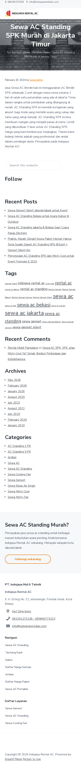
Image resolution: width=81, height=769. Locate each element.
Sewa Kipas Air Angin (21, 486)
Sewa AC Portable (16, 689)
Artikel (12, 457)
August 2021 (16, 408)
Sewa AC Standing (20, 469)
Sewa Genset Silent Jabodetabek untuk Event (38, 210)
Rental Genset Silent (42, 297)
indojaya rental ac (31, 283)
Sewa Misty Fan (18, 497)
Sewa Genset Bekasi (51, 321)
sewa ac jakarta (24, 313)
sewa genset (31, 321)
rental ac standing (33, 289)
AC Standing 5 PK (19, 452)
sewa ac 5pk (10, 305)
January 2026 (16, 391)
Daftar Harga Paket (17, 681)
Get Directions (21, 611)
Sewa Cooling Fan (19, 474)
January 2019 (16, 425)
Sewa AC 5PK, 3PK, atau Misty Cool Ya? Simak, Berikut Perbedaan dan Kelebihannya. (41, 353)
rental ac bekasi (12, 289)
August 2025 (16, 397)
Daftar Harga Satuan (18, 667)
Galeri (8, 660)
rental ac (63, 283)
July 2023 (14, 403)
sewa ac (63, 296)
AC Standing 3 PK (19, 446)
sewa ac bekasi (33, 304)
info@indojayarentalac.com (29, 626)
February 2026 (17, 386)
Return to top (32, 759)
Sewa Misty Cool (19, 491)
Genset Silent (11, 283)
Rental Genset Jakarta (22, 297)
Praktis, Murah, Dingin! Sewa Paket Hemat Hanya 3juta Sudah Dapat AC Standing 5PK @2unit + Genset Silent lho (39, 244)
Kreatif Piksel (13, 759)
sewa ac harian (58, 305)
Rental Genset (54, 289)
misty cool (49, 283)
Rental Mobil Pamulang (23, 348)
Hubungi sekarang (28, 559)
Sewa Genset (16, 480)
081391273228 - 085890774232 (33, 619)
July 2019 (14, 414)
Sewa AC (14, 463)
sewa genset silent (26, 327)
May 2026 (14, 380)
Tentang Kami (13, 652)
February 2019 (17, 420)
